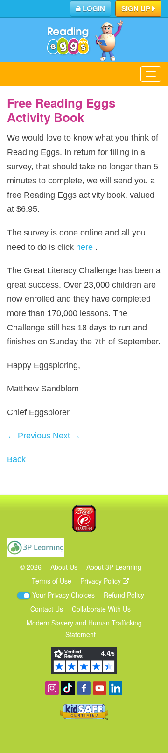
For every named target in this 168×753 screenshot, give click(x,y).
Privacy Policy (101, 580)
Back (16, 459)
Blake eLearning (84, 518)
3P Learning (35, 547)
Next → (67, 435)
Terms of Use (51, 580)
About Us (63, 566)
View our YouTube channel (99, 688)
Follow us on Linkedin (115, 688)
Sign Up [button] (136, 8)
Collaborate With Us (101, 608)
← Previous (28, 435)
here (84, 247)
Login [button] (93, 8)
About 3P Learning (113, 566)
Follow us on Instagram (52, 688)
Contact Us (46, 608)
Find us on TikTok (68, 688)
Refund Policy (124, 594)
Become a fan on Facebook (84, 688)
